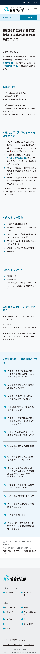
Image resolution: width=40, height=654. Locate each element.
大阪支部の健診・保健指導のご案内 (20, 361)
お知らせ (27, 619)
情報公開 (8, 619)
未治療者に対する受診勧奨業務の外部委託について (20, 486)
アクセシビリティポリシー (12, 644)
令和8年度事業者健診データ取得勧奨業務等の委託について (20, 434)
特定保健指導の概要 (19, 188)
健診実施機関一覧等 (16, 514)
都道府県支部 (26, 541)
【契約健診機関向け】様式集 (20, 495)
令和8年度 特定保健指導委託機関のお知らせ (20, 408)
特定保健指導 (9, 65)
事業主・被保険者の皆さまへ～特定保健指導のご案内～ (20, 397)
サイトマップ (29, 644)
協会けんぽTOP (11, 541)
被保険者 (6, 62)
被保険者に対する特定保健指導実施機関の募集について (20, 458)
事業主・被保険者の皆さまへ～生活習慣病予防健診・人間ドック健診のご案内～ (20, 373)
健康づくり (9, 612)
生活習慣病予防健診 (15, 158)
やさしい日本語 (31, 2)
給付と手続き (10, 607)
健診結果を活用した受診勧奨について (20, 447)
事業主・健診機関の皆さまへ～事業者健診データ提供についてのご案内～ (20, 420)
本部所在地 (9, 592)
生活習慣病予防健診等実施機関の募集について (20, 505)
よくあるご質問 (29, 624)
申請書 (26, 607)
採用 (7, 624)
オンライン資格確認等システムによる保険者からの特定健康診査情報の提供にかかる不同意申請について (20, 472)
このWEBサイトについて (19, 640)
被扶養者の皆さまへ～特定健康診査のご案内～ (20, 386)
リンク (5, 640)
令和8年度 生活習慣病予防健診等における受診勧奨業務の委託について (20, 526)
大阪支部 (7, 17)
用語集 (7, 628)
